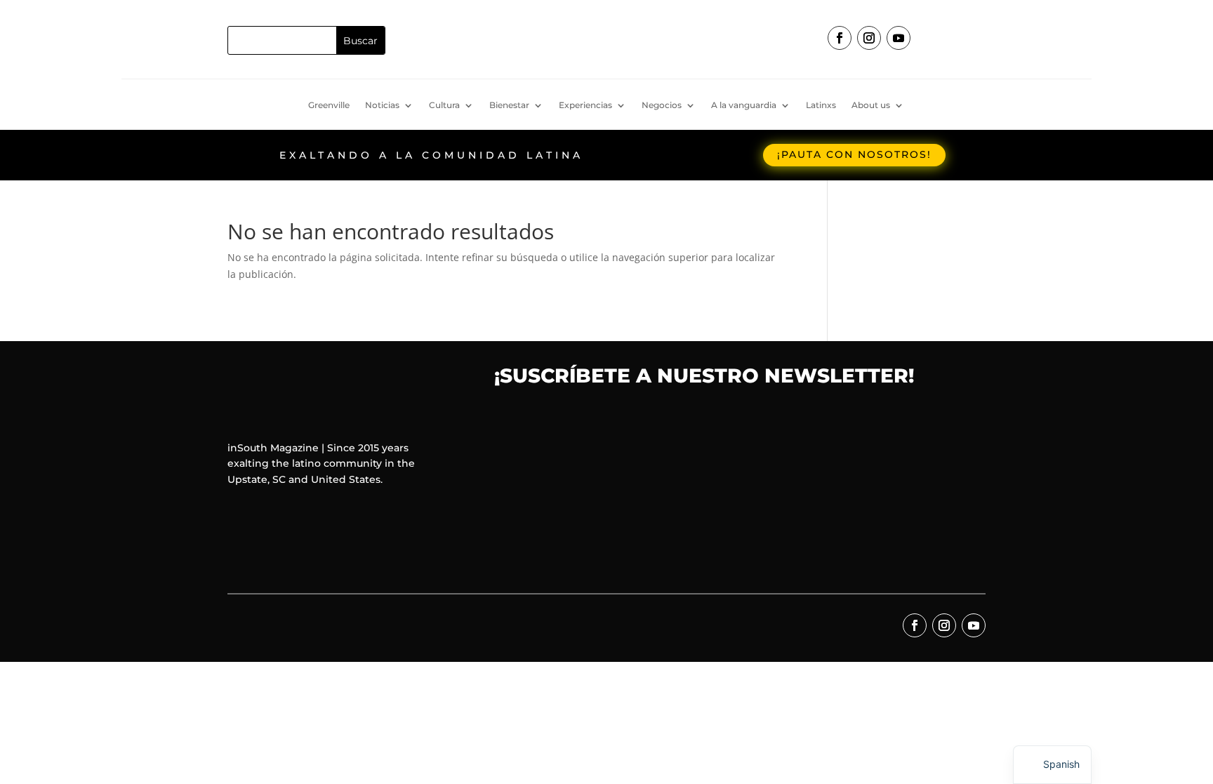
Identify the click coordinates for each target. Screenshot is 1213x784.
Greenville (329, 105)
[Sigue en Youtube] (898, 38)
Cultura (444, 105)
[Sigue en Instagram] (869, 38)
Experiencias (585, 105)
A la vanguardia (743, 105)
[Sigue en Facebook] (839, 38)
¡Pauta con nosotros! (854, 154)
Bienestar (509, 105)
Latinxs (821, 105)
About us (870, 105)
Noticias (382, 105)
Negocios (662, 105)
